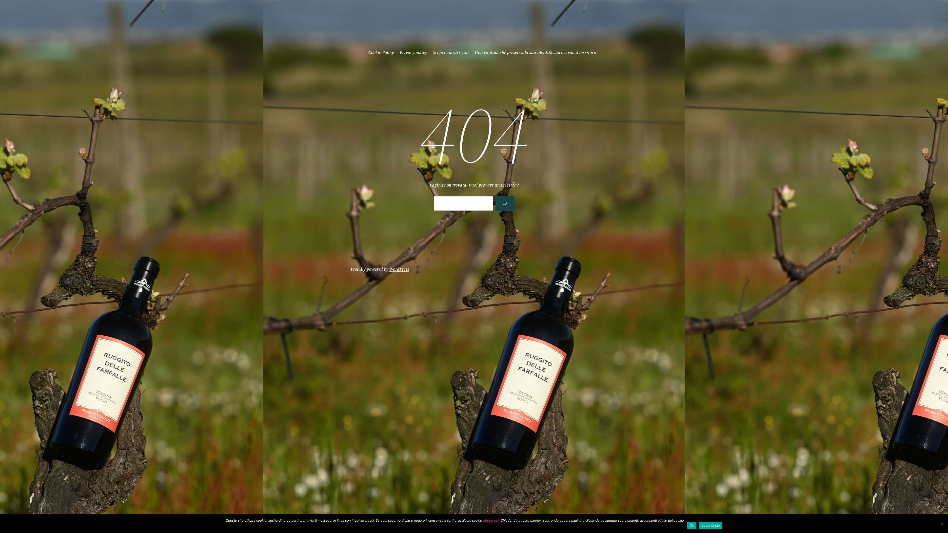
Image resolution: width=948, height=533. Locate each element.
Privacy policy (413, 52)
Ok (692, 525)
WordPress (399, 269)
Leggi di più (710, 525)
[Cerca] (504, 203)
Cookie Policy (381, 52)
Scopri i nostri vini (451, 52)
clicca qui (491, 520)
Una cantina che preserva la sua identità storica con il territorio (536, 52)
